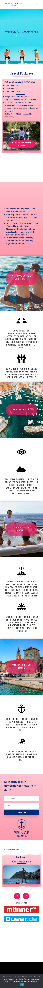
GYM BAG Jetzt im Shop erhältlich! (21, 144)
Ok (22, 985)
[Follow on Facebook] (17, 896)
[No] (40, 981)
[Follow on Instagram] (26, 896)
